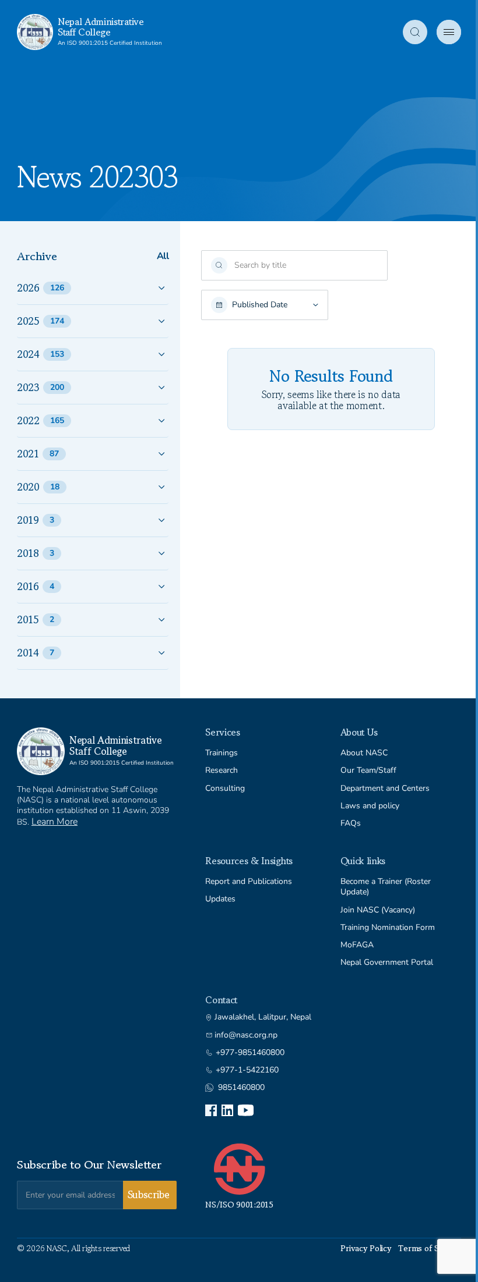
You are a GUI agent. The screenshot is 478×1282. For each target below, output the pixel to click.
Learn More (54, 821)
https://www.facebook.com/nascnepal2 (211, 1110)
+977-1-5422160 (247, 1070)
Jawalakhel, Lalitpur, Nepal (263, 1017)
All (163, 256)
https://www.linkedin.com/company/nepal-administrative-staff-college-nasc (227, 1110)
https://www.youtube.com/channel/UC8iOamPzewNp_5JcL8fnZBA (246, 1110)
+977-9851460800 (250, 1052)
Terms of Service (429, 1248)
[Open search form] (415, 32)
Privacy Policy (365, 1248)
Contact (221, 1000)
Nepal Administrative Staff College (101, 27)
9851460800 (241, 1087)
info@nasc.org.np (246, 1035)
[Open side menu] (449, 32)
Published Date (259, 305)
